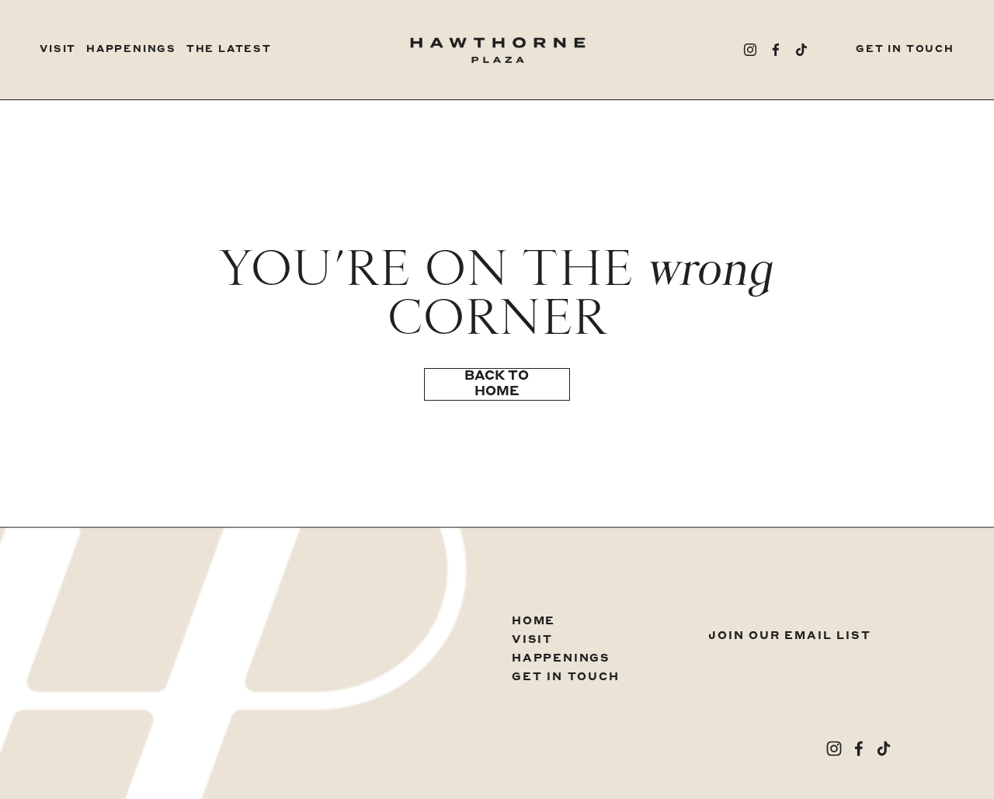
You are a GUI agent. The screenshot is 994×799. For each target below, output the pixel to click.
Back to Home (496, 384)
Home (533, 621)
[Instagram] (750, 49)
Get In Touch (905, 49)
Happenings (131, 49)
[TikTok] (801, 49)
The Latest (229, 49)
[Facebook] (776, 49)
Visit (58, 49)
